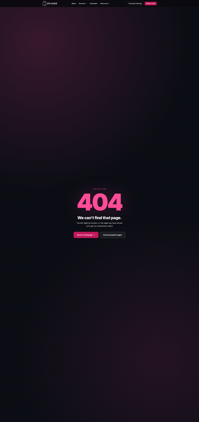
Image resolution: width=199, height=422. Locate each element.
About (74, 3)
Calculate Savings (135, 3)
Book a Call (151, 3)
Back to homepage (85, 235)
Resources (104, 3)
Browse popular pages (112, 235)
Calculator (94, 3)
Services (82, 3)
